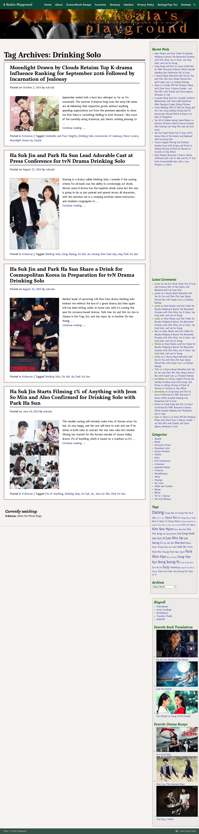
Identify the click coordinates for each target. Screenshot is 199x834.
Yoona (154, 571)
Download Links (162, 448)
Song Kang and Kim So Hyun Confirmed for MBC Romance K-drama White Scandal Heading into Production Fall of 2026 (175, 69)
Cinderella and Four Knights (61, 136)
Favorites (100, 4)
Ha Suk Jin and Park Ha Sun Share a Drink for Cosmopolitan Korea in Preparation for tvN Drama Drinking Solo (72, 275)
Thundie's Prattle (164, 616)
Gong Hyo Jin (171, 513)
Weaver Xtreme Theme (188, 831)
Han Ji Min (160, 518)
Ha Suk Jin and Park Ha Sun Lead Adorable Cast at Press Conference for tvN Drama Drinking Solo (71, 158)
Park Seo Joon (177, 552)
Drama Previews (162, 451)
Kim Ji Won (176, 525)
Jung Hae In (191, 521)
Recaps (158, 489)
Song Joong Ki (169, 562)
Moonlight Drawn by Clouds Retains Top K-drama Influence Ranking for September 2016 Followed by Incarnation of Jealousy (72, 73)
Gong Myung (69, 254)
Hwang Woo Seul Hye (104, 254)
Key (120, 254)
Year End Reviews (163, 499)
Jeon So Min (102, 493)
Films (157, 458)
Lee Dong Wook (169, 534)
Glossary (115, 4)
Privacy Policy (145, 4)
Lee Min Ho (174, 538)
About (58, 4)
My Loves (159, 483)
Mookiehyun (162, 613)
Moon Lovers (130, 136)
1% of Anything (54, 493)
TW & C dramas (162, 496)
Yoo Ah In (190, 568)
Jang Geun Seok (188, 518)
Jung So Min (156, 525)
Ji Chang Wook (172, 521)
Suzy (166, 567)
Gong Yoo (183, 513)
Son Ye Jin (157, 567)
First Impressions (162, 461)
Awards (158, 439)
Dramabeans (162, 606)
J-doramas (159, 464)
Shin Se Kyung (172, 557)
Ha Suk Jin (84, 254)
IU (179, 517)
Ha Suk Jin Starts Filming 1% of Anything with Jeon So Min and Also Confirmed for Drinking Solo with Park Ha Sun (73, 397)
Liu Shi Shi (169, 543)
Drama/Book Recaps (78, 4)
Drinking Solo (85, 136)
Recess (157, 492)
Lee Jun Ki (158, 538)
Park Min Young (160, 552)
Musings (158, 480)
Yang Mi (183, 568)
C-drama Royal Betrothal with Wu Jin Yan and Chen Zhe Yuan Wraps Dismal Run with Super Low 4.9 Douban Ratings (174, 79)
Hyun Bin (171, 517)
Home (47, 4)
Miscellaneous (161, 473)
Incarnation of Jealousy (108, 136)
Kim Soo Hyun (163, 529)
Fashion (158, 454)
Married (180, 542)
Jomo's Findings (163, 610)
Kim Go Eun (166, 525)
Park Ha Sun (131, 254)
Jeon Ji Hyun (158, 521)
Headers (129, 4)
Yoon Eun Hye (165, 571)
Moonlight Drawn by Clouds (26, 140)
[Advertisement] (175, 223)
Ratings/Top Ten (168, 4)
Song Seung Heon (186, 562)
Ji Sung (183, 521)
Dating (158, 512)
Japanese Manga (162, 467)
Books (157, 442)
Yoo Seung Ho (180, 571)
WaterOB (160, 619)
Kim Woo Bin (180, 529)
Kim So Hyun (188, 524)
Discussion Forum (163, 445)
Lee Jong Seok (185, 533)
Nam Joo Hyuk (170, 547)
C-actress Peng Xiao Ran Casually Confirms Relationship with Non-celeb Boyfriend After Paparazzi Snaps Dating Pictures (175, 101)
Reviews (186, 4)
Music (157, 477)
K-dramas (27, 136)
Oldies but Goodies (164, 486)
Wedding (175, 567)
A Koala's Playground (17, 4)
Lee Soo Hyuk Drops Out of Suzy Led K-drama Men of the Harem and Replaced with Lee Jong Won (174, 136)
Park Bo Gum (184, 546)
